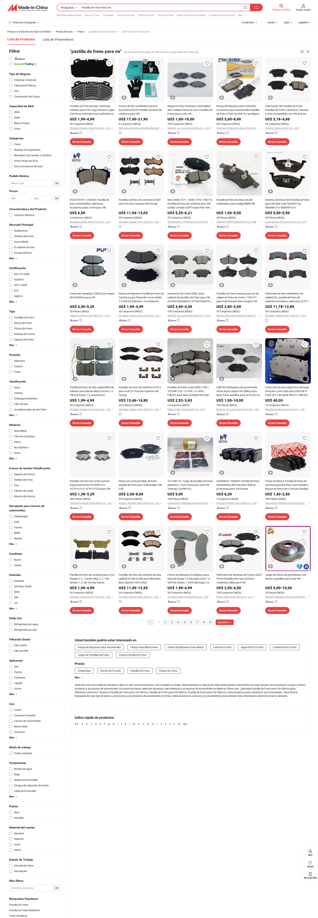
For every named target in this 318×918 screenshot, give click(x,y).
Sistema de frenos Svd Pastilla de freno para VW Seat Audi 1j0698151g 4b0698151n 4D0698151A (287, 203)
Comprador (248, 22)
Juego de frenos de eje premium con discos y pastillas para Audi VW (285, 576)
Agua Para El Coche (252, 647)
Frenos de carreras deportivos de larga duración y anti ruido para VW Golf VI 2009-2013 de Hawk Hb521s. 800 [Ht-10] (287, 391)
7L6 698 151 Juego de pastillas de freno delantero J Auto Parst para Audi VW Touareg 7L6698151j (190, 484)
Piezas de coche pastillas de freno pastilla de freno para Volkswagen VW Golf (140, 484)
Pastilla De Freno (146, 15)
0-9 (76, 724)
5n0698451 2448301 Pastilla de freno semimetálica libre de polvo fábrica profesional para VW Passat (237, 484)
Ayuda (271, 22)
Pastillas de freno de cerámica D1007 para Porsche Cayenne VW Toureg (140, 201)
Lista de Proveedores (58, 39)
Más (77, 677)
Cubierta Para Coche (284, 647)
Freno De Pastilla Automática (191, 15)
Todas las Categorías (24, 22)
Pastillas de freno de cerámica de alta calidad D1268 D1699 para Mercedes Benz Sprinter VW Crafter (140, 578)
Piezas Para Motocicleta (144, 647)
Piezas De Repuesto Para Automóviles (99, 647)
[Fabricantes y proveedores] (27, 7)
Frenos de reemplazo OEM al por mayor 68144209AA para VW (92, 295)
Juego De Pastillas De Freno (93, 655)
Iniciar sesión (303, 9)
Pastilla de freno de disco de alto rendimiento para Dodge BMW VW (235, 201)
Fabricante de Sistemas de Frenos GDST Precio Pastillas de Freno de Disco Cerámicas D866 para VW (239, 578)
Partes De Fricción (126, 15)
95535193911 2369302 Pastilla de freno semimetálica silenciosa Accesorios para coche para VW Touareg (89, 203)
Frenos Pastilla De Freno (132, 655)
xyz (185, 724)
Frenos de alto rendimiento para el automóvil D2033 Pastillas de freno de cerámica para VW (140, 109)
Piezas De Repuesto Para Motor (186, 647)
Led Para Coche (222, 647)
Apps (287, 22)
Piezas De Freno (166, 15)
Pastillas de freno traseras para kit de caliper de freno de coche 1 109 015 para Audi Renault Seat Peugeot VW (237, 297)
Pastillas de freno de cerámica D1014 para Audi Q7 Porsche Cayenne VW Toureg (140, 391)
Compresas (108, 15)
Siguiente (223, 622)
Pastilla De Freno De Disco (222, 15)
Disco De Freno (92, 15)
